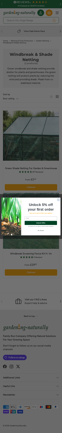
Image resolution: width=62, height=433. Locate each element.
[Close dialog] (58, 199)
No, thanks (41, 230)
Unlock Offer (40, 223)
